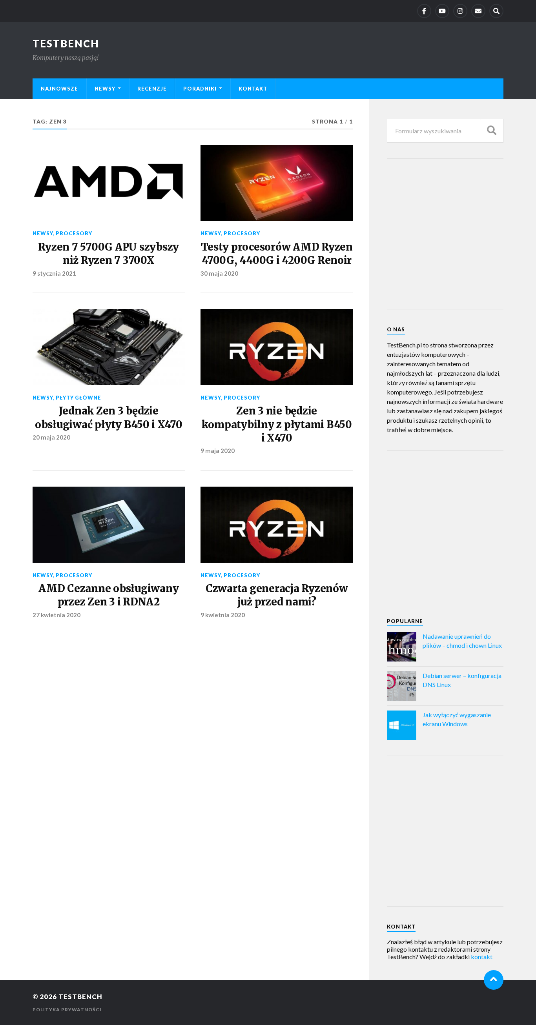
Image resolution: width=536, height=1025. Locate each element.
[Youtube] (442, 11)
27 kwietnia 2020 (56, 614)
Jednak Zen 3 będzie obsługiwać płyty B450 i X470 (108, 418)
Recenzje (152, 88)
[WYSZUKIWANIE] (491, 131)
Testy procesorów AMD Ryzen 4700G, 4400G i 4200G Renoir (277, 254)
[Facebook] (424, 11)
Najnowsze (59, 88)
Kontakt (253, 88)
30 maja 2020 (219, 273)
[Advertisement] (446, 233)
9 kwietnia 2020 (223, 614)
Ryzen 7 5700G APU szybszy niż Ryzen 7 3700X (108, 254)
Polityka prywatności (67, 1009)
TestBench (66, 43)
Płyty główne (78, 397)
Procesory (74, 233)
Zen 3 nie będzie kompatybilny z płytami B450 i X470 (277, 424)
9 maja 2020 (218, 450)
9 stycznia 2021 (54, 273)
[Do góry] (493, 980)
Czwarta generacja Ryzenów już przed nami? (277, 595)
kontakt (481, 956)
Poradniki (200, 88)
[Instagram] (460, 11)
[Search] (496, 11)
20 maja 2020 (51, 437)
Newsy (105, 88)
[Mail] (478, 11)
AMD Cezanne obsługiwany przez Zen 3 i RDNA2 (108, 595)
